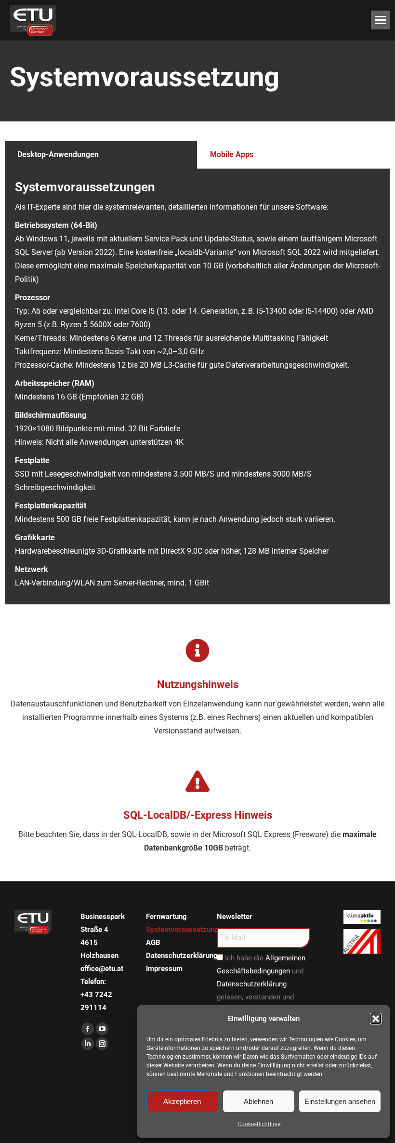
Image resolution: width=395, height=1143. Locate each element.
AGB (153, 942)
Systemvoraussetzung (182, 929)
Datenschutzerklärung (182, 955)
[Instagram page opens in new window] (102, 1043)
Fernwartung (166, 916)
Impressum (164, 968)
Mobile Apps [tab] (231, 154)
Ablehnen (258, 1101)
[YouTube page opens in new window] (102, 1029)
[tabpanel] (197, 387)
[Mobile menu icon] (380, 20)
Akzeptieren (182, 1101)
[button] (376, 1018)
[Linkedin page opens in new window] (87, 1043)
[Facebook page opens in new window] (87, 1029)
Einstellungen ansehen (339, 1101)
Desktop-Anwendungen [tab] (58, 154)
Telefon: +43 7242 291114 (96, 994)
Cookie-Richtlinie (258, 1124)
